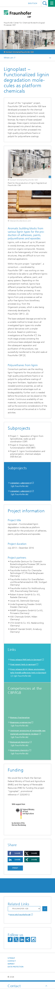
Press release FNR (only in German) (25, 660)
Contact (12, 961)
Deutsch (32, 3)
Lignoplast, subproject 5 (20, 491)
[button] (15, 853)
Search (44, 3)
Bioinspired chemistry (19, 742)
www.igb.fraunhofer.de (20, 914)
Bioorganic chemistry (19, 750)
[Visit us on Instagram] (33, 939)
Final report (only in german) (23, 664)
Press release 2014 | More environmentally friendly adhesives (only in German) (28, 671)
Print (15, 868)
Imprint (11, 964)
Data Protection (15, 967)
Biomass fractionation (20, 717)
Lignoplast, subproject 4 (20, 483)
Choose (44, 908)
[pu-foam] (27, 204)
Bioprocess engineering (20, 722)
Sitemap (11, 958)
